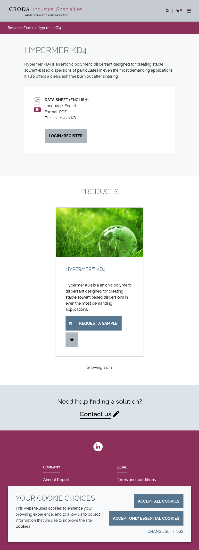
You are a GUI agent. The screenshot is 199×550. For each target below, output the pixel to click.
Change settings (165, 531)
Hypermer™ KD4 (86, 269)
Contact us (95, 414)
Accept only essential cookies (146, 518)
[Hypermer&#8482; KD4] (99, 232)
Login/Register (66, 136)
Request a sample (98, 323)
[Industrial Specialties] (46, 10)
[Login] (72, 339)
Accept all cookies (158, 501)
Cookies (23, 526)
